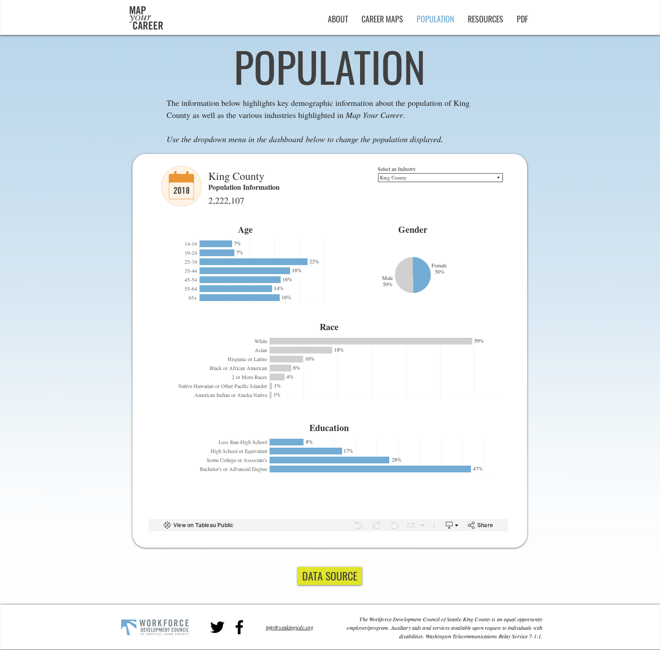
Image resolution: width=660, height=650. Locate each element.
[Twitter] (217, 627)
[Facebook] (239, 627)
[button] (522, 19)
